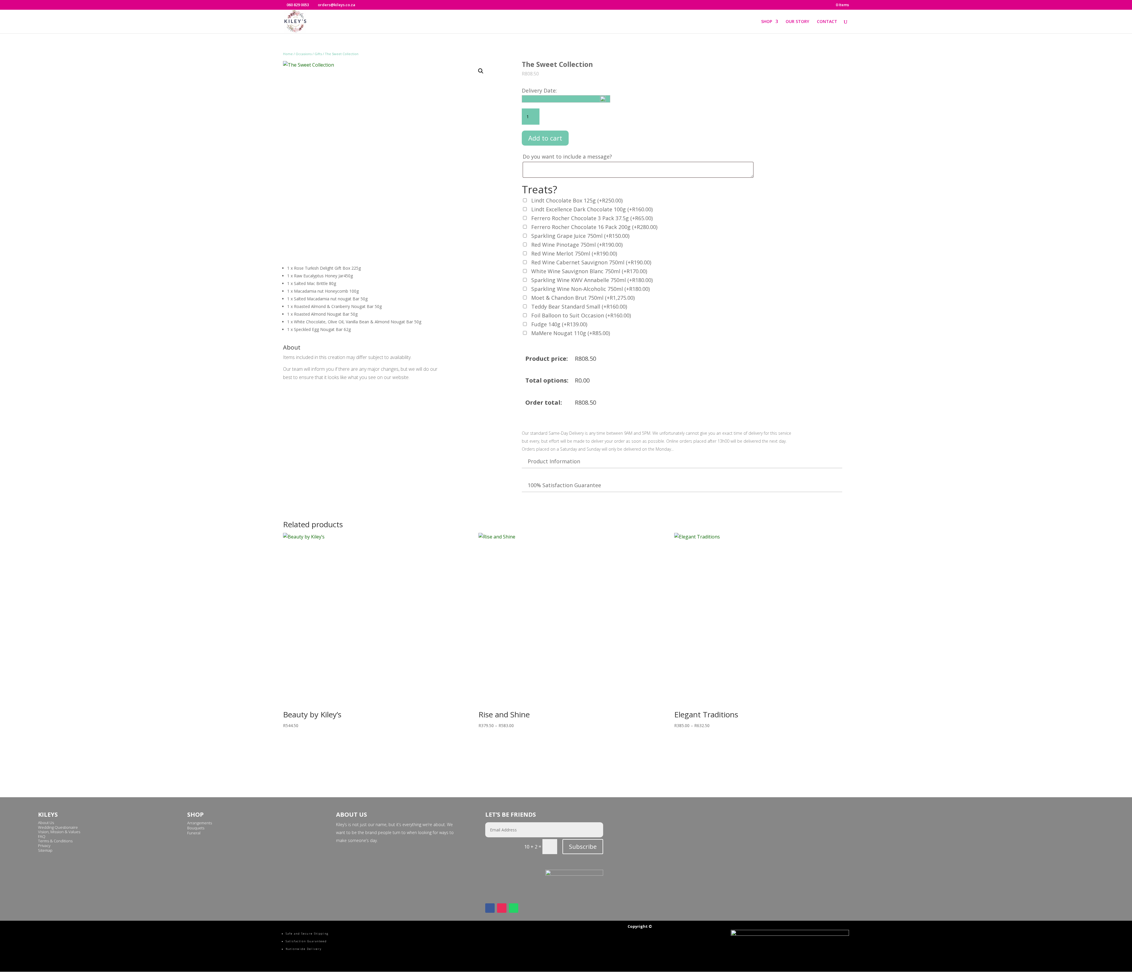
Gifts (318, 54)
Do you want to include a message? (568, 156)
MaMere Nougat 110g (570, 333)
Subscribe (583, 847)
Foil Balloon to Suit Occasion (581, 315)
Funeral (193, 833)
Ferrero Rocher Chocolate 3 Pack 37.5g (592, 218)
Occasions (304, 54)
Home (288, 54)
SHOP (766, 21)
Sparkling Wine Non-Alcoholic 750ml (590, 289)
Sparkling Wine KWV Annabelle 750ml (592, 280)
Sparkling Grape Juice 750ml (580, 236)
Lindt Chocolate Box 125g (577, 200)
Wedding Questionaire (58, 827)
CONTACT (827, 21)
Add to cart (545, 138)
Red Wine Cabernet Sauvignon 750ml (591, 262)
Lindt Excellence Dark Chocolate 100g (592, 209)
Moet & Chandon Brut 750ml (583, 298)
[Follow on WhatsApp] (513, 908)
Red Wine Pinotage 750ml (577, 245)
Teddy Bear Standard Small (579, 306)
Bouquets (195, 828)
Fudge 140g (559, 324)
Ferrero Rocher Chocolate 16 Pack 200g (594, 227)
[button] (480, 71)
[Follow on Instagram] (501, 908)
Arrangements (199, 823)
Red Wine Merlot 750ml (574, 253)
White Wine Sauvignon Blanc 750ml (589, 271)
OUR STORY (797, 21)
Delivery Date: (539, 90)
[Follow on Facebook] (490, 908)
